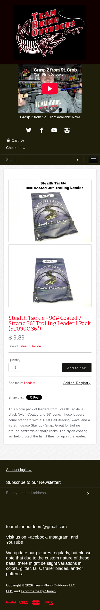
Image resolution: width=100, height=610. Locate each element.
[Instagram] (67, 130)
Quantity (14, 360)
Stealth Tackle (30, 346)
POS (9, 591)
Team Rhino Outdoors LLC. (55, 585)
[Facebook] (41, 130)
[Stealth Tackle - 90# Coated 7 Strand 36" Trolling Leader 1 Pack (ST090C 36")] (50, 211)
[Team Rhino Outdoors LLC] (50, 11)
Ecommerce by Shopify (38, 591)
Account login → (19, 470)
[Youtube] (54, 130)
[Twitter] (28, 130)
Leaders (29, 383)
